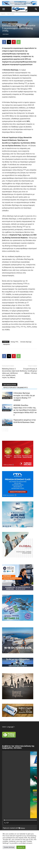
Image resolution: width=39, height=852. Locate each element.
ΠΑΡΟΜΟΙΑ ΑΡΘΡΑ (9, 385)
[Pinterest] (14, 42)
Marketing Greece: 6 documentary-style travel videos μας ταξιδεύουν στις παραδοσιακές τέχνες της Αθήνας (10, 373)
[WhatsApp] (18, 42)
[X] (9, 42)
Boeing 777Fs (14, 342)
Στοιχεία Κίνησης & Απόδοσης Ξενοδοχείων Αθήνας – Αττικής (28, 371)
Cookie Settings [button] (9, 847)
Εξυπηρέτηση (6, 410)
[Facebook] (4, 42)
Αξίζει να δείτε (13, 22)
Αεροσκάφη (10, 14)
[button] (3, 9)
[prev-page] (3, 430)
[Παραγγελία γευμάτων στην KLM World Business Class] (7, 422)
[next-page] (6, 430)
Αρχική (3, 14)
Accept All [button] (21, 847)
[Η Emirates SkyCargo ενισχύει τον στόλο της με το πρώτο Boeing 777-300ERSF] (7, 395)
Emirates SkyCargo (25, 342)
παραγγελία (6, 344)
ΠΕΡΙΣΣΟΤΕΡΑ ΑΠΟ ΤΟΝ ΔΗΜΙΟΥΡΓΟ (15, 387)
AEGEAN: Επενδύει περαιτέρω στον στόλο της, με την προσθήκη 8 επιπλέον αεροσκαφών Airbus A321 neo (25, 410)
